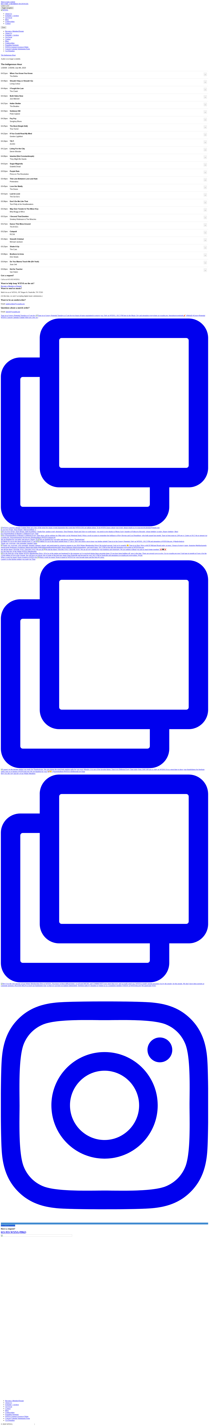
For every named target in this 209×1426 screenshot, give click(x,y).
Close (3, 27)
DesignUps (39, 1424)
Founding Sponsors (12, 45)
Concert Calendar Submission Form (17, 49)
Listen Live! (5, 6)
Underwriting (9, 21)
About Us (8, 14)
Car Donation (10, 51)
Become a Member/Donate (14, 31)
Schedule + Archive (12, 16)
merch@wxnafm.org (13, 312)
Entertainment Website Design (23, 1424)
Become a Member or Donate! (11, 286)
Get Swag (8, 18)
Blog (7, 20)
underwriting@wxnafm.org (15, 304)
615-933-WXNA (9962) (13, 1232)
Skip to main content (8, 2)
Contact (8, 23)
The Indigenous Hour (8, 55)
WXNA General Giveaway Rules (16, 47)
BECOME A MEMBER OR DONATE (14, 4)
